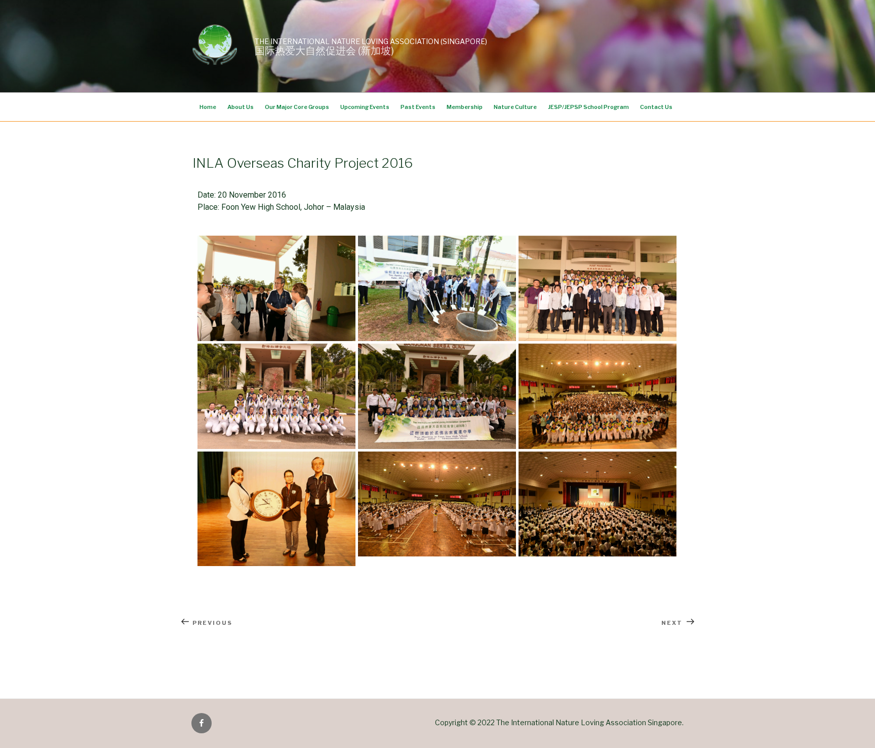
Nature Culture (515, 106)
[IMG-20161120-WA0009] (437, 288)
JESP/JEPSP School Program (588, 106)
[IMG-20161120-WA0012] (437, 504)
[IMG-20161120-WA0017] (437, 396)
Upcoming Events (364, 106)
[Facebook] (201, 723)
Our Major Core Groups (297, 106)
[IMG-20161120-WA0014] (276, 509)
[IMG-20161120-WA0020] (276, 396)
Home (208, 106)
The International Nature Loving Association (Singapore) (371, 41)
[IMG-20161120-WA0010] (598, 504)
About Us (240, 106)
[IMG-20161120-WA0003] (276, 288)
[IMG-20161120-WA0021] (598, 288)
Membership (465, 106)
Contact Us (656, 106)
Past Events (418, 106)
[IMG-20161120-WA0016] (598, 396)
